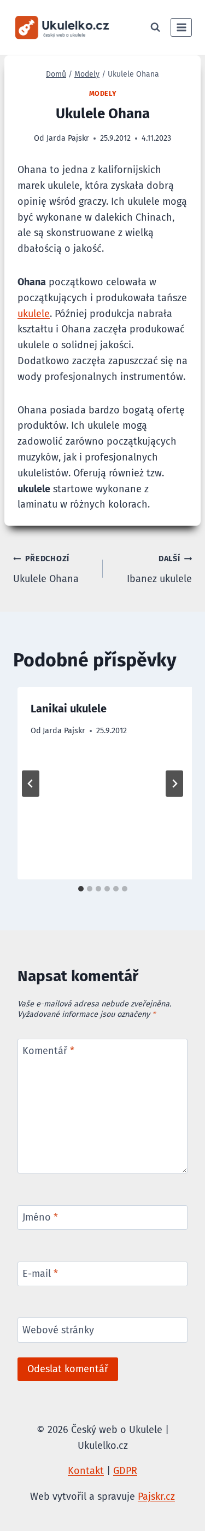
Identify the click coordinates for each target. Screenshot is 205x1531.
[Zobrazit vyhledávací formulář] (155, 27)
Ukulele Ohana (46, 569)
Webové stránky (58, 1330)
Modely (102, 93)
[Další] (174, 783)
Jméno (40, 1218)
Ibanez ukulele (159, 569)
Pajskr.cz (156, 1496)
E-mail (40, 1274)
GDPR (125, 1471)
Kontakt (86, 1471)
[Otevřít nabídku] (181, 27)
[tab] (81, 888)
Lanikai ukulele (69, 708)
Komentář (48, 1051)
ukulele (33, 314)
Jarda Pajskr (64, 730)
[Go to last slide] (30, 783)
